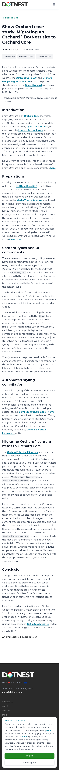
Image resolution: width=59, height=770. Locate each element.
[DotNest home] (15, 4)
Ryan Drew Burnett (37, 126)
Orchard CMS (31, 116)
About (5, 706)
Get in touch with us (38, 624)
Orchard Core (44, 56)
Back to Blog (11, 18)
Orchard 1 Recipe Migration (22, 452)
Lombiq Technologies (30, 130)
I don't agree (29, 762)
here (48, 730)
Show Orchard (26, 56)
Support (6, 710)
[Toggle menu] (54, 4)
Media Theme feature (29, 200)
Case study (9, 56)
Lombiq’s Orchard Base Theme (37, 412)
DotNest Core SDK (26, 78)
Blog (4, 715)
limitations (15, 239)
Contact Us (7, 701)
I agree (29, 756)
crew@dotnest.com (12, 692)
